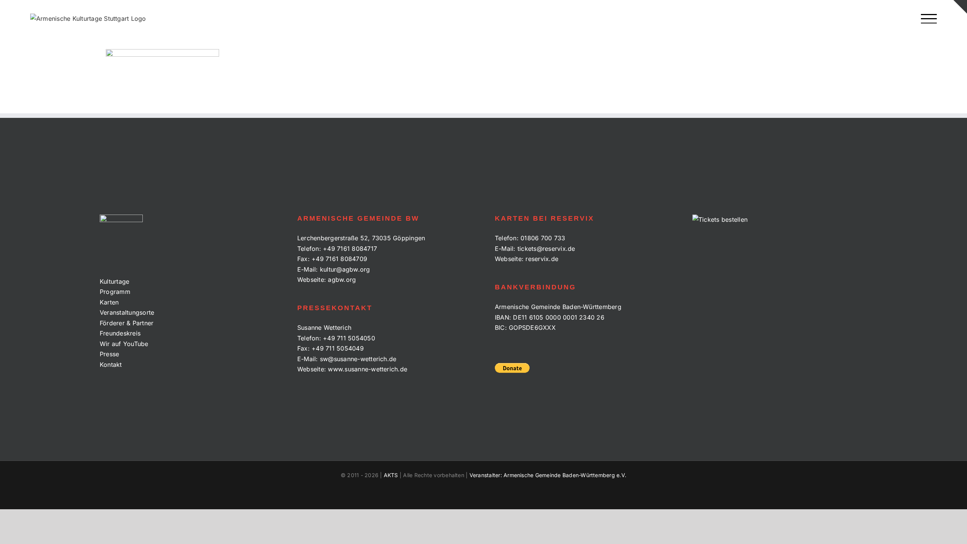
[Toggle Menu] (929, 18)
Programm (115, 291)
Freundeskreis (120, 333)
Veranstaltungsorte (127, 312)
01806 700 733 (543, 238)
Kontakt (111, 364)
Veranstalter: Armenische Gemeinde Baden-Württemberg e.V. (548, 475)
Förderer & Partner (126, 323)
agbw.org (342, 279)
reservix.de (541, 259)
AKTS (391, 475)
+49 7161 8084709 (339, 259)
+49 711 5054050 (349, 338)
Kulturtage (114, 281)
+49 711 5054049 (338, 348)
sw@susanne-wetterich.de (358, 359)
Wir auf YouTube (124, 344)
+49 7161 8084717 (350, 248)
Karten (109, 302)
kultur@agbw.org (345, 269)
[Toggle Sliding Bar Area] (960, 7)
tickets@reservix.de (546, 248)
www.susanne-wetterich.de (367, 369)
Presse (109, 354)
